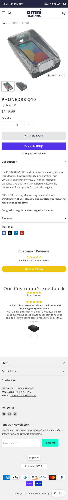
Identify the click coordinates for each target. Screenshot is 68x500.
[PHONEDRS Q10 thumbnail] (8, 86)
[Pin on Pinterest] (22, 233)
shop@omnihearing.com (23, 395)
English (32, 457)
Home (5, 23)
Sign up (50, 442)
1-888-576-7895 (26, 388)
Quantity (6, 118)
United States (33, 466)
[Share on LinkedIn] (16, 233)
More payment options (34, 153)
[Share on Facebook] (4, 233)
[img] (34, 292)
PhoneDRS (10, 105)
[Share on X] (10, 233)
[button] (34, 161)
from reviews (34, 294)
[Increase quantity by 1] (29, 125)
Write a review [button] (34, 269)
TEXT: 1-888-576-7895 (55, 3)
